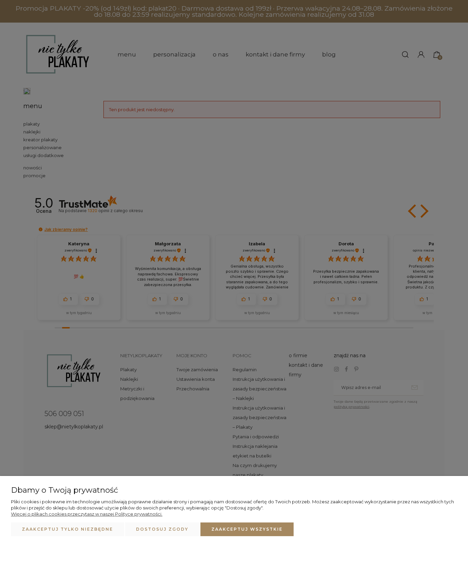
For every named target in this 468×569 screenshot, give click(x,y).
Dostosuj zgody (162, 529)
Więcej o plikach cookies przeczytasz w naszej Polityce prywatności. (86, 514)
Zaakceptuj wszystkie (247, 529)
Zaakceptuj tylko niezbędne (67, 529)
